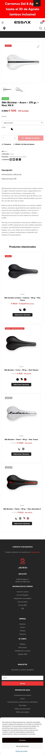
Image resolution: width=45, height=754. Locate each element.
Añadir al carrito (32, 138)
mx (17, 157)
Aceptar (22, 740)
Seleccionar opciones (22, 315)
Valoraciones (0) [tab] (9, 178)
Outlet (11, 154)
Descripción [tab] (7, 170)
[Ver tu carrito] (41, 22)
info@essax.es (35, 552)
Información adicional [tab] (11, 174)
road (24, 157)
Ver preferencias (22, 746)
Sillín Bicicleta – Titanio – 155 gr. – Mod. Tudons (21, 439)
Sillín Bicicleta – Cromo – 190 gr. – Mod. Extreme (21, 370)
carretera (12, 157)
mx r (20, 157)
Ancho (4, 116)
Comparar (7, 144)
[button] (38, 46)
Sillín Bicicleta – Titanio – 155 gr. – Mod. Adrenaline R (22, 509)
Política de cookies (21, 751)
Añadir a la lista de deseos (24, 144)
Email (4, 674)
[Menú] (3, 22)
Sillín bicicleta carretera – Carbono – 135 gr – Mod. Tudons (22, 299)
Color (4, 127)
